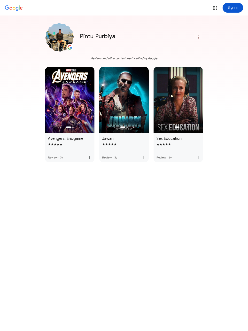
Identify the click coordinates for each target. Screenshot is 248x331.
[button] (215, 8)
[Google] (14, 8)
